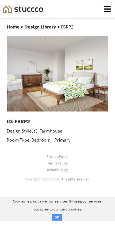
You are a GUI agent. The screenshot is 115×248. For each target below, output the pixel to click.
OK (57, 217)
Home (14, 27)
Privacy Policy (57, 157)
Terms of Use (57, 163)
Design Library (40, 27)
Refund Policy (57, 170)
